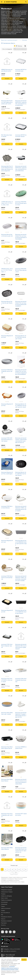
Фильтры (18, 46)
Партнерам (4, 923)
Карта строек (4, 898)
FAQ (2, 914)
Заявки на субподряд (6, 896)
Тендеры (3, 893)
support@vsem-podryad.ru (9, 951)
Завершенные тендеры (7, 891)
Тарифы (3, 910)
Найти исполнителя (5, 908)
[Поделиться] (11, 53)
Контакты (3, 925)
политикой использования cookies (9, 969)
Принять (24, 959)
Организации (4, 902)
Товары (3, 906)
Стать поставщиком (7, 49)
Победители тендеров (6, 889)
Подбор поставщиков (6, 900)
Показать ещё (14, 865)
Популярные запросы (6, 916)
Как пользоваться (5, 912)
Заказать (7, 78)
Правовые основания (6, 920)
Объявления (4, 904)
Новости (3, 918)
